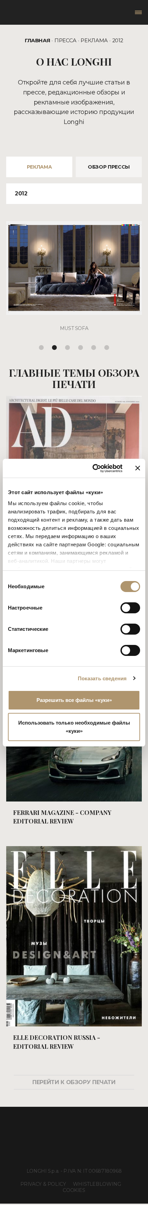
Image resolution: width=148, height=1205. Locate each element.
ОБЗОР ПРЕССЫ (109, 167)
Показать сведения (102, 678)
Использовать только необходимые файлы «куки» (74, 727)
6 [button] (106, 347)
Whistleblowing (97, 1184)
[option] (74, 281)
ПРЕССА (65, 40)
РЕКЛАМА (94, 40)
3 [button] (67, 347)
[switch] (130, 607)
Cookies (74, 1190)
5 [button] (93, 347)
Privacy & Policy (43, 1184)
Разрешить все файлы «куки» (74, 700)
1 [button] (41, 347)
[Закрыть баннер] (137, 468)
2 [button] (54, 347)
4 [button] (80, 347)
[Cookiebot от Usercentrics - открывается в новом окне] (93, 468)
